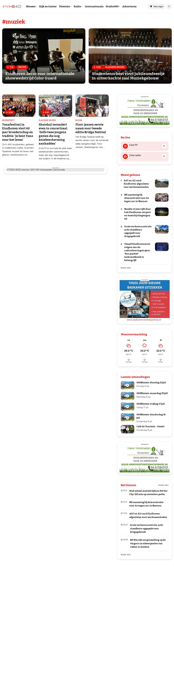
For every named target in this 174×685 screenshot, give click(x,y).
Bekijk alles (126, 268)
